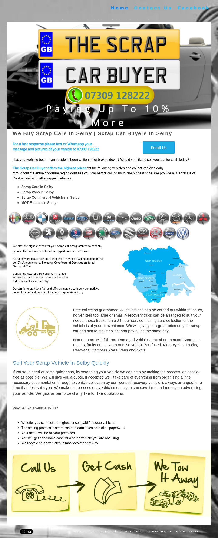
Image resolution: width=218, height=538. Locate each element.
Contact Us (153, 8)
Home (120, 8)
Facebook (194, 8)
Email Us (158, 147)
